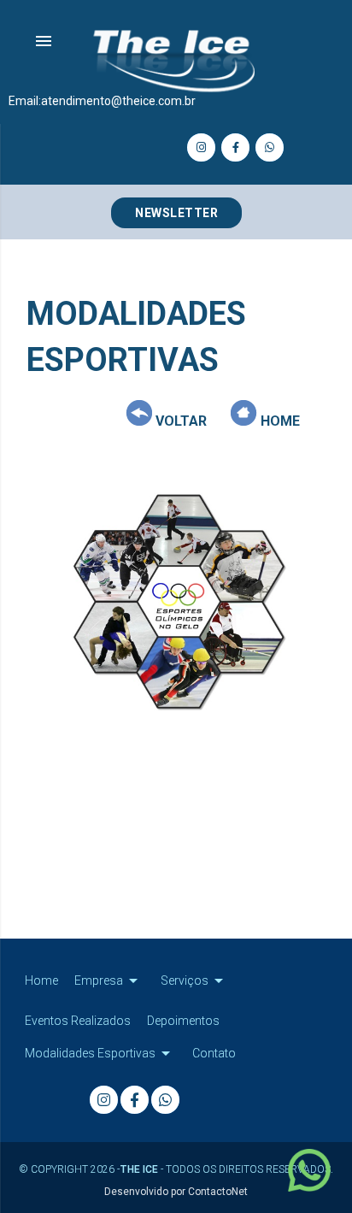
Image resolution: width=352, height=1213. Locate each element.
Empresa (109, 980)
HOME (278, 421)
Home (41, 980)
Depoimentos (183, 1021)
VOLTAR (179, 421)
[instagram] (201, 147)
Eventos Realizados (78, 1021)
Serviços (195, 980)
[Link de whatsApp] (313, 1174)
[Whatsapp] (269, 147)
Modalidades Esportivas (100, 1053)
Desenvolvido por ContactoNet (176, 1192)
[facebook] (235, 147)
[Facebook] (134, 1100)
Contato (214, 1053)
